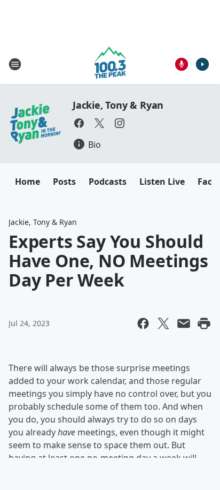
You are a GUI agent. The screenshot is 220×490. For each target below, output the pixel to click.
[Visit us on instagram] (119, 123)
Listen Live (162, 181)
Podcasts (108, 181)
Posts (64, 181)
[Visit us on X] (99, 123)
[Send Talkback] (181, 64)
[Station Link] (110, 64)
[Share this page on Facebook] (143, 323)
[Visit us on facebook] (79, 123)
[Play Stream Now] (202, 64)
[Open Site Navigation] (15, 64)
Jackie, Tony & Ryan (118, 105)
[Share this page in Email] (183, 323)
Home (27, 181)
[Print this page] (204, 323)
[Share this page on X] (163, 323)
